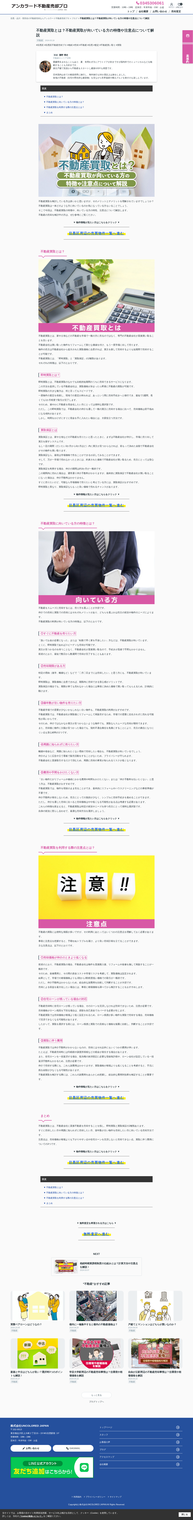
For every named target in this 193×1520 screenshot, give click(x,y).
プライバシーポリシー (95, 1497)
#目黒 (90, 45)
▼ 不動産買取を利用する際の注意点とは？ (64, 107)
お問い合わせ (160, 11)
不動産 (40, 40)
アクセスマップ (107, 1457)
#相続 (70, 45)
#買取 (119, 45)
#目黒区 (40, 45)
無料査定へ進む (96, 1234)
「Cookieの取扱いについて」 (31, 1516)
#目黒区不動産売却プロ (55, 45)
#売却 (76, 45)
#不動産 (83, 45)
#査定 (96, 45)
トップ (130, 11)
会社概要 (143, 11)
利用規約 (77, 1497)
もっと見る (96, 1395)
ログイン (172, 7)
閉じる (185, 1514)
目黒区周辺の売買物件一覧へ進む (96, 233)
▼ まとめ (48, 112)
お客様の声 (105, 1442)
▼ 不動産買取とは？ (53, 96)
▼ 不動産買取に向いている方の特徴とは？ (64, 102)
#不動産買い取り (107, 45)
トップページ (106, 1427)
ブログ (103, 1449)
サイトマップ (116, 1497)
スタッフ (104, 1434)
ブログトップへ (96, 1401)
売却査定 (176, 11)
